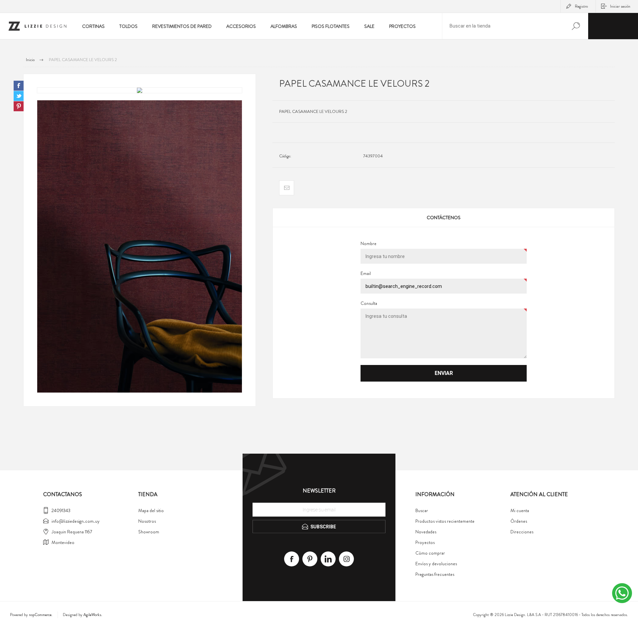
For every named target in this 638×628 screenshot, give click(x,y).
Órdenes (518, 521)
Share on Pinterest (19, 106)
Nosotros (147, 521)
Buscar (421, 510)
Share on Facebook (19, 86)
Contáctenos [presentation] (444, 217)
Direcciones (521, 531)
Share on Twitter (19, 96)
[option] (139, 90)
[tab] (443, 217)
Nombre (368, 243)
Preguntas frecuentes (434, 574)
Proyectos (425, 542)
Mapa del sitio (151, 510)
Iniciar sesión (620, 6)
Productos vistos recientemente (445, 521)
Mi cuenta (519, 510)
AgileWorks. (92, 615)
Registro (581, 6)
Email (366, 273)
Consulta (369, 303)
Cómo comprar (430, 553)
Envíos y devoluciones (436, 563)
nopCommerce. (41, 615)
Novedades (425, 531)
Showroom (148, 531)
